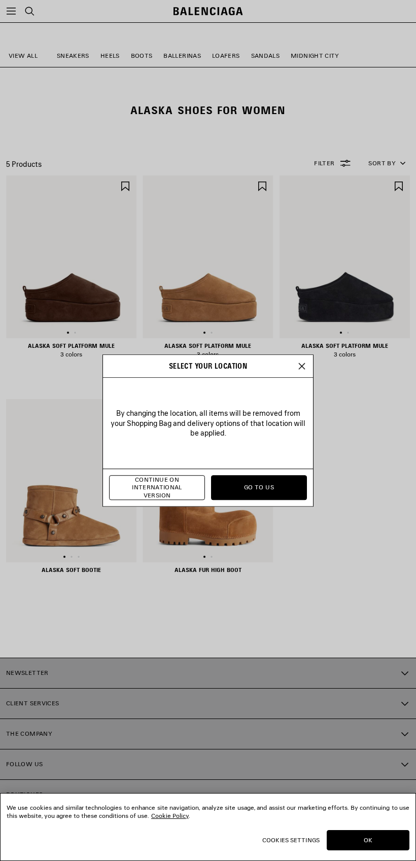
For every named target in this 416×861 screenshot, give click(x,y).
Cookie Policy (170, 815)
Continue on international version (157, 487)
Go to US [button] (259, 487)
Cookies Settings (291, 840)
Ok (368, 840)
